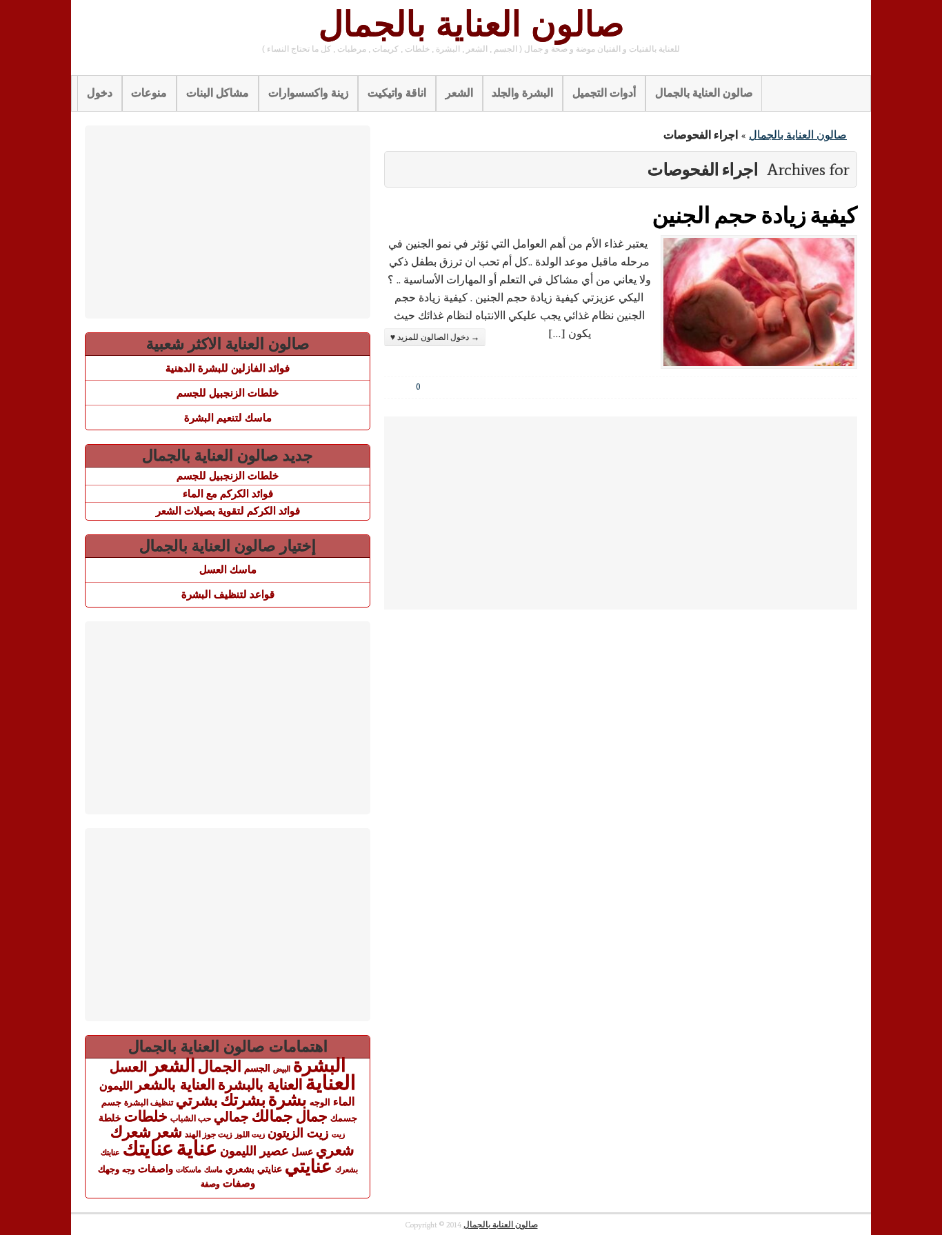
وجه (128, 1169)
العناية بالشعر (175, 1084)
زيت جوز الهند (208, 1134)
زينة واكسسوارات (308, 93)
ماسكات (188, 1169)
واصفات (155, 1168)
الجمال (219, 1066)
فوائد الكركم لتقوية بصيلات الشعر (228, 510)
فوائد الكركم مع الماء (228, 493)
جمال (312, 1116)
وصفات (239, 1183)
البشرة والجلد (522, 93)
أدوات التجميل (604, 93)
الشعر (459, 93)
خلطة (110, 1117)
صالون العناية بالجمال (471, 24)
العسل (129, 1066)
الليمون (115, 1086)
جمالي (231, 1116)
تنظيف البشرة (148, 1102)
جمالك (272, 1116)
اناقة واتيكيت (397, 93)
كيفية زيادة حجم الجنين (754, 214)
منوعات (149, 93)
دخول (99, 93)
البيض (281, 1069)
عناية (197, 1148)
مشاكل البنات (217, 93)
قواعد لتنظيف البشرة (227, 594)
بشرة (287, 1099)
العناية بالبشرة (260, 1084)
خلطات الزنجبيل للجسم (228, 393)
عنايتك (148, 1148)
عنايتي (308, 1166)
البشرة (319, 1065)
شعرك (130, 1132)
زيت (338, 1134)
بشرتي (197, 1100)
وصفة (210, 1184)
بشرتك (243, 1100)
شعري (335, 1150)
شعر (168, 1132)
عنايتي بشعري (254, 1168)
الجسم (257, 1068)
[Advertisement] (620, 513)
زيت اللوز (250, 1134)
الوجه (320, 1102)
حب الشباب (190, 1118)
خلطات (146, 1116)
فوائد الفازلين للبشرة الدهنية (228, 368)
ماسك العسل (228, 569)
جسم (111, 1102)
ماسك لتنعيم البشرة (228, 417)
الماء (343, 1101)
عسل (302, 1151)
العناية (330, 1082)
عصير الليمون (254, 1151)
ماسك (213, 1169)
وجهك (108, 1169)
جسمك (343, 1118)
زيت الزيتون (298, 1132)
